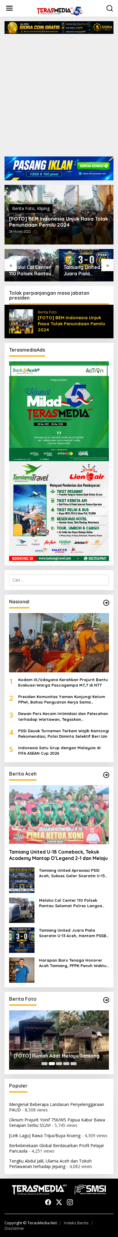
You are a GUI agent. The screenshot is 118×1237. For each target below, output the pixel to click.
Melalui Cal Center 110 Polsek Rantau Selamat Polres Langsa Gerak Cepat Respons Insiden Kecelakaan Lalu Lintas (31, 270)
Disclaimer (14, 1228)
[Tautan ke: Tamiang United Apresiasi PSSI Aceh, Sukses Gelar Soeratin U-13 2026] (21, 880)
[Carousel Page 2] (52, 1063)
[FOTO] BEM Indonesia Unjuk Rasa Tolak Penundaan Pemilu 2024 (58, 222)
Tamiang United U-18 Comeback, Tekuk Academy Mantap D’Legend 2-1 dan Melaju (58, 855)
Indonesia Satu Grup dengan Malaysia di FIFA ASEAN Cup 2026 (59, 750)
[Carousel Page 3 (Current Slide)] (59, 1063)
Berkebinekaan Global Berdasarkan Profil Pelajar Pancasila (56, 1148)
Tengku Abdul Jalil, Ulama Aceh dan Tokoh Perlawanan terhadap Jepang (50, 1163)
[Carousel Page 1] (44, 1063)
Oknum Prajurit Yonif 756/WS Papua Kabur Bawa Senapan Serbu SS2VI (57, 1122)
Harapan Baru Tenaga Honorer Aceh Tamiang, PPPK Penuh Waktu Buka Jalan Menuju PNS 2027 (73, 963)
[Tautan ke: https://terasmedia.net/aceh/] (106, 775)
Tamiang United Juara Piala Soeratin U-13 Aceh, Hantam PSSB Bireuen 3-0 (86, 270)
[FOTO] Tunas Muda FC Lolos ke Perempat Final (50, 1052)
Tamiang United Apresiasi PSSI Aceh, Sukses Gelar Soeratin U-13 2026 (72, 873)
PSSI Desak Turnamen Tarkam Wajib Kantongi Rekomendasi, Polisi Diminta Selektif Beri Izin (63, 733)
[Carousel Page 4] (66, 1063)
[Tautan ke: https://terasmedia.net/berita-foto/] (106, 1000)
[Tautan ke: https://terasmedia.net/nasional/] (106, 602)
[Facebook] (48, 1202)
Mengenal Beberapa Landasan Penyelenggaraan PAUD (56, 1107)
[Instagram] (70, 1202)
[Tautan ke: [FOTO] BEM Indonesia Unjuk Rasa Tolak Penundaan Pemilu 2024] (21, 320)
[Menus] (9, 8)
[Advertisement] (59, 97)
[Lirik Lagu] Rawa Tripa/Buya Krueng (44, 1135)
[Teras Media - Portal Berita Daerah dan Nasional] (60, 10)
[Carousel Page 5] (73, 1063)
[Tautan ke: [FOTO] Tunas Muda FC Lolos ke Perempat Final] (59, 1040)
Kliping (43, 208)
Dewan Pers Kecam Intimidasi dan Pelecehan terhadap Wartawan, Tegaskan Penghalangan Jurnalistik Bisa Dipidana (63, 716)
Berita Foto (23, 208)
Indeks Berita (76, 1222)
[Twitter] (59, 1202)
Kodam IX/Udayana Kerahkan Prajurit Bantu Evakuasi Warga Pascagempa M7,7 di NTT (63, 682)
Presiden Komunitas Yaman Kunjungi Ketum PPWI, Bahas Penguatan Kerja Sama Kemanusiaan (61, 699)
